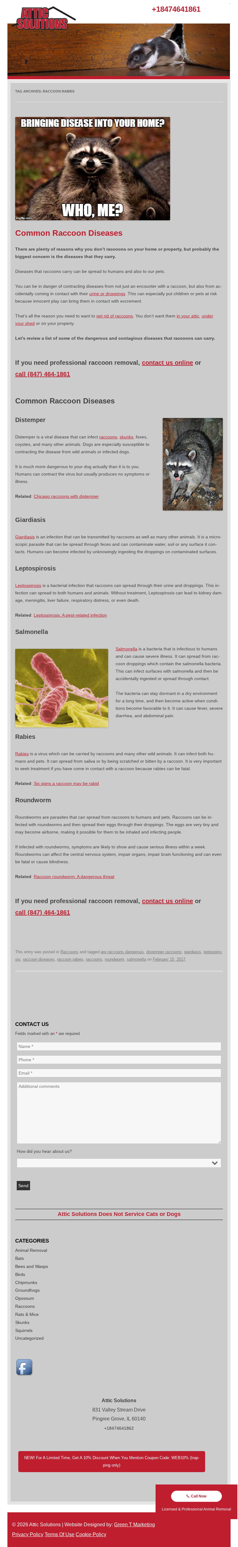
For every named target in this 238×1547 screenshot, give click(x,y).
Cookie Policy (91, 1534)
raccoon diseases (39, 959)
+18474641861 (176, 9)
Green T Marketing (134, 1524)
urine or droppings (107, 293)
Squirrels (24, 1330)
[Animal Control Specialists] (118, 77)
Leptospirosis (28, 585)
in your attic (188, 315)
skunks (126, 436)
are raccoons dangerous (122, 952)
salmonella (136, 959)
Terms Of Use (59, 1534)
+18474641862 (119, 1428)
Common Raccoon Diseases (68, 233)
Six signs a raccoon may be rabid (66, 783)
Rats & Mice (27, 1314)
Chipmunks (26, 1282)
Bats (19, 1258)
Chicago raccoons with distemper (66, 496)
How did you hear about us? (44, 1151)
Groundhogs (27, 1290)
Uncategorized (29, 1338)
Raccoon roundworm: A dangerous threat (74, 876)
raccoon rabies (70, 959)
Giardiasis (25, 536)
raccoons (108, 436)
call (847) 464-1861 (42, 374)
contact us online (167, 362)
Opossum (24, 1298)
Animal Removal (31, 1250)
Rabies (22, 753)
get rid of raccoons (114, 315)
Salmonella (126, 648)
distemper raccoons (164, 952)
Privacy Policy (27, 1534)
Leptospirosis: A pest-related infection (70, 615)
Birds (20, 1274)
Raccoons (69, 952)
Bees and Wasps (31, 1266)
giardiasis (192, 952)
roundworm (114, 959)
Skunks (22, 1322)
